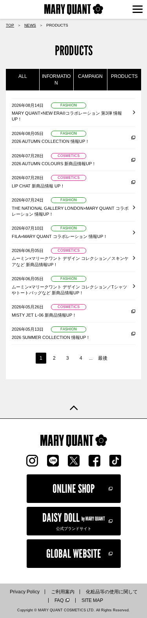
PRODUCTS (124, 76)
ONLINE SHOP (74, 488)
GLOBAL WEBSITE (73, 553)
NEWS (30, 25)
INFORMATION (56, 80)
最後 (102, 358)
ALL (22, 76)
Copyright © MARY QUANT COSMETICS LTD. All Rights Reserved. (73, 610)
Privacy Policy (25, 592)
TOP (10, 25)
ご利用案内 (62, 592)
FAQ (59, 600)
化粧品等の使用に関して (112, 592)
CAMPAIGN (90, 76)
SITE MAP (92, 600)
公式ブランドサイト (73, 520)
